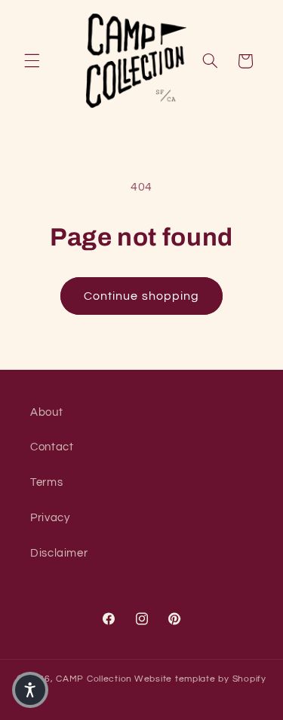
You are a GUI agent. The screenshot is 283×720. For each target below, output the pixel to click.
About (46, 412)
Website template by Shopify (200, 679)
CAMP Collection (94, 679)
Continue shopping (141, 296)
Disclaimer (59, 553)
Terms (46, 482)
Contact (51, 447)
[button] (31, 61)
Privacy (49, 517)
